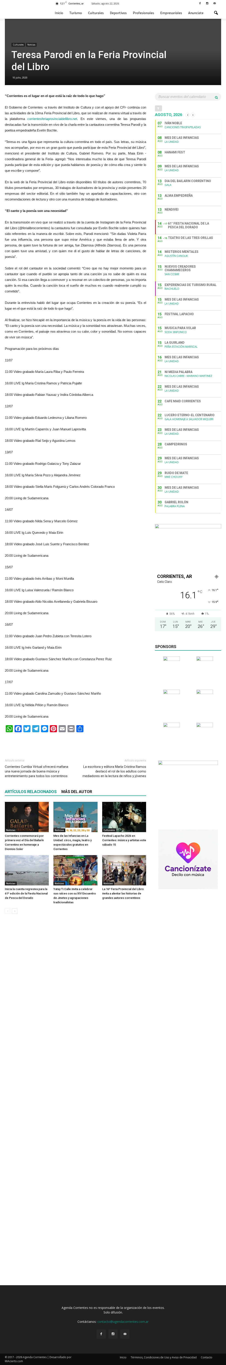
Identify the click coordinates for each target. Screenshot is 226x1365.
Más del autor (76, 791)
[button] (216, 13)
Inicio (59, 13)
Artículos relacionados (31, 791)
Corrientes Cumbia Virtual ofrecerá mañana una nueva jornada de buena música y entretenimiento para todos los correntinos (36, 771)
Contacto (206, 1357)
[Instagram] (207, 3)
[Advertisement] (75, 743)
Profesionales (143, 13)
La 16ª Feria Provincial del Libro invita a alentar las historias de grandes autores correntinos (123, 893)
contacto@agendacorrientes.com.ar (123, 1321)
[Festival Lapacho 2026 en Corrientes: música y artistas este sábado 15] (124, 817)
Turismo (75, 13)
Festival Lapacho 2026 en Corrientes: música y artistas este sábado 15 (124, 840)
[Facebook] (200, 3)
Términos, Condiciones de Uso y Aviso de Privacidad (164, 1357)
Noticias (31, 44)
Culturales (96, 13)
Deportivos (118, 13)
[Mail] (214, 3)
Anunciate (195, 13)
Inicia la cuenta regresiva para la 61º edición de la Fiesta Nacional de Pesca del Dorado (26, 893)
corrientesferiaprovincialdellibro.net (52, 119)
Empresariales (171, 13)
